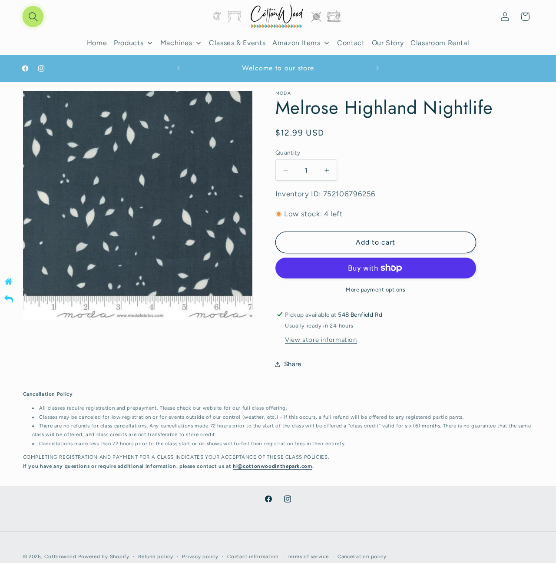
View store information (321, 340)
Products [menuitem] (128, 43)
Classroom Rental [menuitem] (439, 43)
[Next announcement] (377, 68)
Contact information (252, 556)
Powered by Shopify (103, 556)
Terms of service (308, 556)
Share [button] (292, 364)
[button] (33, 17)
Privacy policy (200, 556)
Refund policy (155, 556)
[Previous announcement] (178, 68)
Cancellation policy (362, 556)
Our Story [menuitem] (388, 43)
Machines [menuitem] (176, 43)
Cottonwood (60, 556)
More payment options (376, 289)
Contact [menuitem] (350, 43)
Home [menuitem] (97, 43)
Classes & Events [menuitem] (237, 43)
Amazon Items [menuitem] (296, 43)
